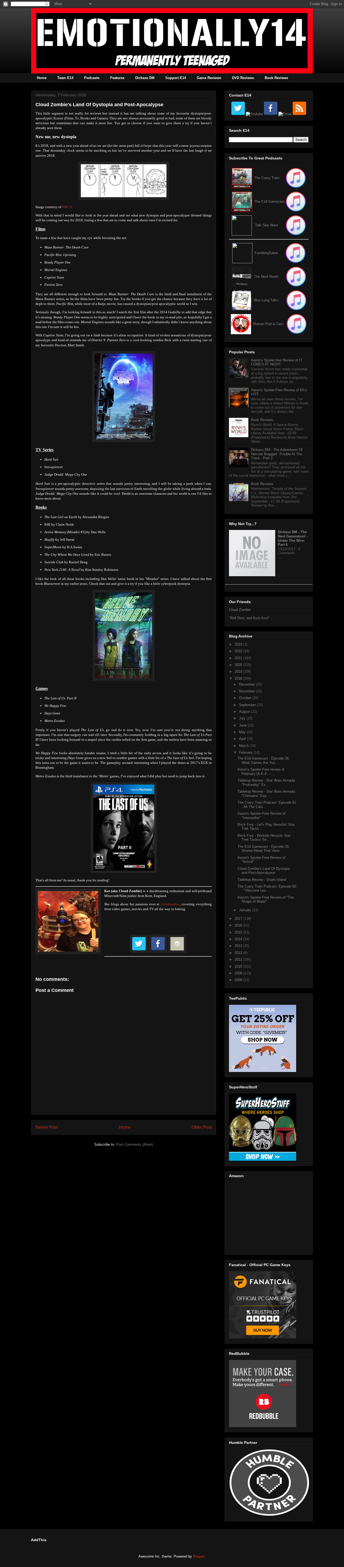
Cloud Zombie (239, 610)
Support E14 (175, 78)
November (247, 691)
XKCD (67, 207)
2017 (239, 919)
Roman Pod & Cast (268, 324)
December (247, 684)
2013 (239, 946)
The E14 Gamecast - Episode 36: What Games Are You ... (264, 760)
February (246, 752)
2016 (239, 925)
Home (41, 78)
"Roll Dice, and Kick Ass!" (249, 618)
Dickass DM (145, 78)
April (243, 739)
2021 (239, 658)
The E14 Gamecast (269, 202)
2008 (239, 980)
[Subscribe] (296, 202)
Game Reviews (209, 78)
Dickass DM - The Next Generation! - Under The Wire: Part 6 (293, 538)
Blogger (199, 1556)
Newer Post (46, 1127)
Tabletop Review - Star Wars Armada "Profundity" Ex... (266, 782)
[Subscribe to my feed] (242, 202)
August (245, 712)
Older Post (202, 1127)
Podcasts (91, 78)
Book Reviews (276, 78)
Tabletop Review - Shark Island (262, 880)
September (248, 705)
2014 (239, 939)
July (242, 718)
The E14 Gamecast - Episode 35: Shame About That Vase (264, 849)
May (243, 732)
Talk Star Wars (266, 225)
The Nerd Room (266, 277)
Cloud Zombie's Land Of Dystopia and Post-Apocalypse (264, 871)
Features (117, 78)
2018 (239, 678)
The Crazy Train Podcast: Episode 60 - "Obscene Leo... (267, 888)
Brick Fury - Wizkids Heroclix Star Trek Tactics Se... (264, 838)
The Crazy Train (266, 178)
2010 (239, 966)
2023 (239, 644)
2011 (239, 959)
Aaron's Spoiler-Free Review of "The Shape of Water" (266, 899)
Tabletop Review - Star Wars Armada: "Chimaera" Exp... (267, 793)
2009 (239, 973)
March (244, 746)
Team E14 (65, 78)
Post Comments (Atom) (134, 1144)
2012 (239, 953)
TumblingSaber (266, 253)
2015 (239, 932)
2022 (239, 651)
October (245, 698)
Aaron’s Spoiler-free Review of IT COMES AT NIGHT (276, 362)
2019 (239, 671)
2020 (239, 665)
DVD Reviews (243, 78)
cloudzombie (170, 904)
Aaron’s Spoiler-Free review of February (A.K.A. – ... (261, 771)
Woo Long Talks (266, 300)
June (243, 725)
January (245, 910)
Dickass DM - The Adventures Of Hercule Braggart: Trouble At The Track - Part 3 (277, 454)
